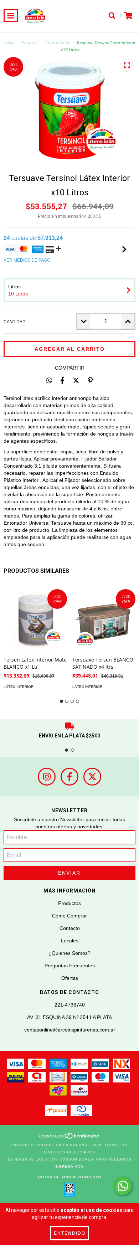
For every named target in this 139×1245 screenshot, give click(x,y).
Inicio (9, 42)
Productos (69, 903)
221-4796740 (70, 1005)
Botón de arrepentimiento (69, 1177)
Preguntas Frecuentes (70, 965)
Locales (69, 940)
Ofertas (69, 978)
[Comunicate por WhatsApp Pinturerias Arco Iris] (123, 1186)
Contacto (70, 928)
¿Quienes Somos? (69, 953)
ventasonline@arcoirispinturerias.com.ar (69, 1030)
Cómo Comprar (69, 916)
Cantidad (15, 321)
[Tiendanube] (69, 1138)
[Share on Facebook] (62, 380)
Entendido (70, 1233)
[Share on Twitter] (76, 380)
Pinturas (29, 42)
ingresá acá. (70, 1166)
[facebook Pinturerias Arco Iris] (69, 777)
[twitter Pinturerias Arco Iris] (92, 777)
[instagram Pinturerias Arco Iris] (47, 777)
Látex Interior (56, 42)
